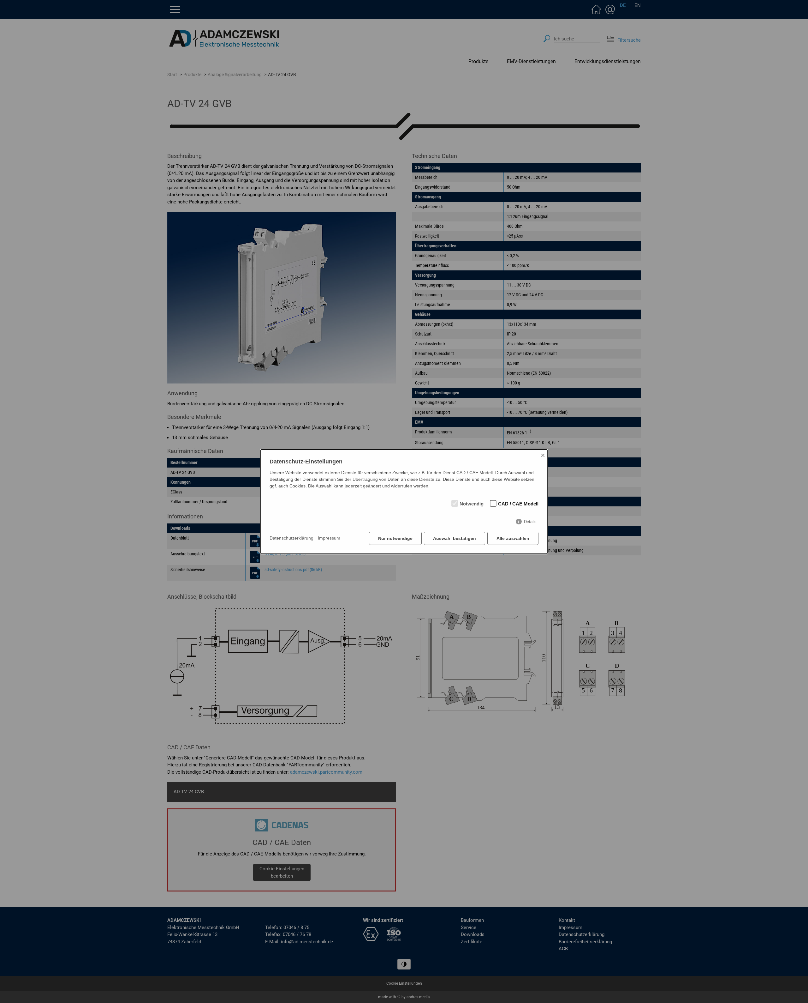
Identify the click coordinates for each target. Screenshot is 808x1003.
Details (530, 521)
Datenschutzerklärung (291, 538)
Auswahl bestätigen (454, 538)
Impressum (329, 538)
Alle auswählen (512, 538)
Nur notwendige (395, 538)
